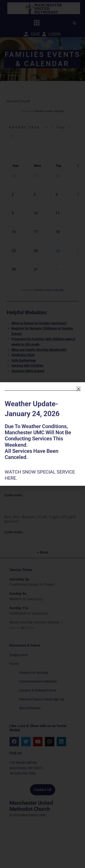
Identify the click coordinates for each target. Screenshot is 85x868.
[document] (42, 434)
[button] (78, 388)
